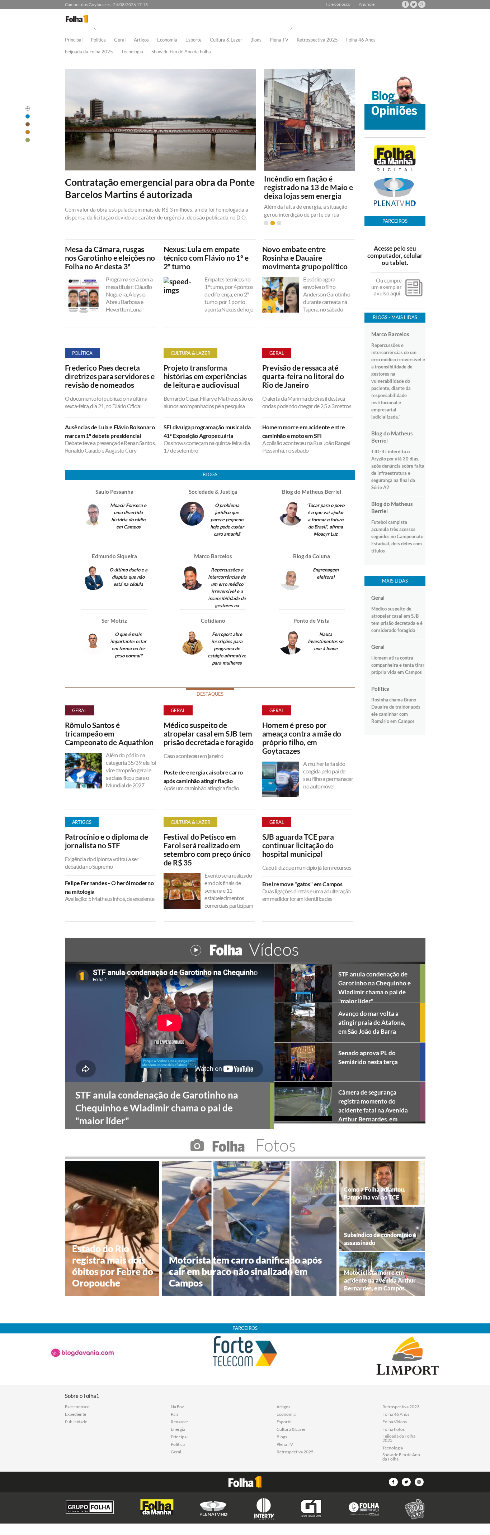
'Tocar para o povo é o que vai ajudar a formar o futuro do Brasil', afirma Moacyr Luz (325, 519)
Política (98, 40)
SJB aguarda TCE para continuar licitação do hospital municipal (298, 845)
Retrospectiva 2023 (400, 1407)
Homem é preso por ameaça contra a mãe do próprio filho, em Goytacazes (301, 738)
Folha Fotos (393, 1429)
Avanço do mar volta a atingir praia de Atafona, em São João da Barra (371, 1022)
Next (291, 28)
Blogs (256, 40)
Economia (167, 40)
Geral (120, 40)
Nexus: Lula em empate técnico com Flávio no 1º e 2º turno (206, 258)
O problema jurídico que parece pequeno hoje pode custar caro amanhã (227, 519)
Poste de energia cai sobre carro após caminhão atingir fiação (203, 776)
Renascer (179, 1422)
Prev (95, 28)
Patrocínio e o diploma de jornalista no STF (106, 841)
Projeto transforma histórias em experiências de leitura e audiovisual (205, 376)
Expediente (75, 1414)
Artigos (141, 40)
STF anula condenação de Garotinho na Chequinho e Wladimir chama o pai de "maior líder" (374, 986)
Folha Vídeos (394, 1422)
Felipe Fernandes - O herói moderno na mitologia (109, 887)
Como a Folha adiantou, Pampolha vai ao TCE (374, 1193)
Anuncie (366, 4)
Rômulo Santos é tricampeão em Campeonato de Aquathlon (109, 734)
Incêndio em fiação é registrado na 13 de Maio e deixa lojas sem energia (308, 187)
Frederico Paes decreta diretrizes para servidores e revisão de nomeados (110, 376)
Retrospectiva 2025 (317, 40)
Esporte (193, 40)
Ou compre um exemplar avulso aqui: (386, 286)
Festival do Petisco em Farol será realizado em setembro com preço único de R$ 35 (207, 849)
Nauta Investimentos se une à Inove (325, 641)
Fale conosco (338, 4)
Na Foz (177, 1407)
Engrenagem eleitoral (326, 573)
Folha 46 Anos (361, 40)
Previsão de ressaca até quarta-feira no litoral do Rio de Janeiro (303, 376)
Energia (178, 1429)
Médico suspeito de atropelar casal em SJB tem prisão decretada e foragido (209, 734)
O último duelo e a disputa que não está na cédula (128, 577)
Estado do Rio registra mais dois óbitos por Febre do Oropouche (112, 1266)
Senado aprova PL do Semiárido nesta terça (368, 1057)
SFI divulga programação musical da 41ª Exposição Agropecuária (207, 431)
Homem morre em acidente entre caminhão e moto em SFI (303, 431)
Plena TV (279, 40)
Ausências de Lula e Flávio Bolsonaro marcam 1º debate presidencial (110, 431)
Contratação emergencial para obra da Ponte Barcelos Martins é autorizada (160, 188)
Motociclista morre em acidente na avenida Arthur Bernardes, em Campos (380, 1280)
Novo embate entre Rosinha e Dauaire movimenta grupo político (305, 258)
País (174, 1414)
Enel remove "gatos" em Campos (302, 883)
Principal (74, 40)
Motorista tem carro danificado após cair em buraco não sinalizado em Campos (245, 1271)
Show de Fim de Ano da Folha (181, 51)
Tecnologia (132, 51)
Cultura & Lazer (226, 40)
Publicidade (76, 1422)
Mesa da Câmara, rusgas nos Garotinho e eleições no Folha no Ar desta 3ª (110, 258)
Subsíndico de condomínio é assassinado (380, 1238)
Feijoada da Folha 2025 (89, 51)
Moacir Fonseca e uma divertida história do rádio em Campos (128, 516)
